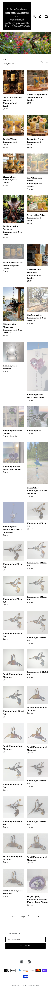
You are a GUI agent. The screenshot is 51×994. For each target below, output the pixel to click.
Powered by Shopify (33, 985)
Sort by (6, 59)
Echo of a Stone (21, 985)
